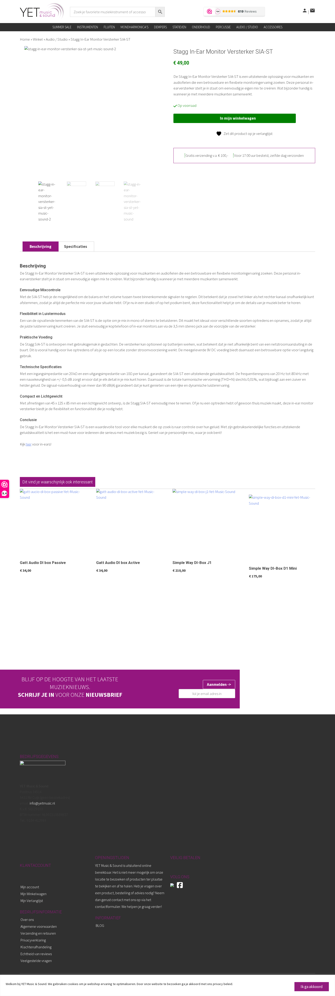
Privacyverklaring (33, 940)
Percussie (223, 27)
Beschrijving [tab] (41, 246)
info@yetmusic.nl (42, 803)
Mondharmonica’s (134, 27)
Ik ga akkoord (312, 986)
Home (25, 39)
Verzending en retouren (38, 933)
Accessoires (273, 27)
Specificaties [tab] (75, 246)
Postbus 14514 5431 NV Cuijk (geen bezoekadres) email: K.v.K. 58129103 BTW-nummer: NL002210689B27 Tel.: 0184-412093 (45, 803)
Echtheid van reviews (36, 953)
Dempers (160, 27)
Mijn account (30, 887)
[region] (167, 985)
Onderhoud (201, 27)
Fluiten (109, 27)
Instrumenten (87, 27)
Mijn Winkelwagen (33, 893)
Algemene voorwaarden (39, 926)
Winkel (38, 39)
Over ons (27, 919)
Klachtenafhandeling (36, 947)
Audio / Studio (247, 27)
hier (28, 444)
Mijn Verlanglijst (32, 900)
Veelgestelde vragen (36, 960)
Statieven (179, 27)
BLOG (100, 925)
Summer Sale (61, 27)
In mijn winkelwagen (238, 118)
